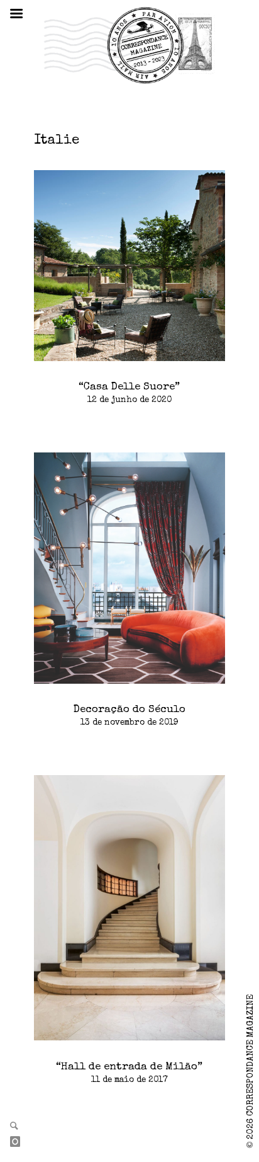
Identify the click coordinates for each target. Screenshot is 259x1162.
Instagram (20, 1142)
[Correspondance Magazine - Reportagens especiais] (129, 45)
